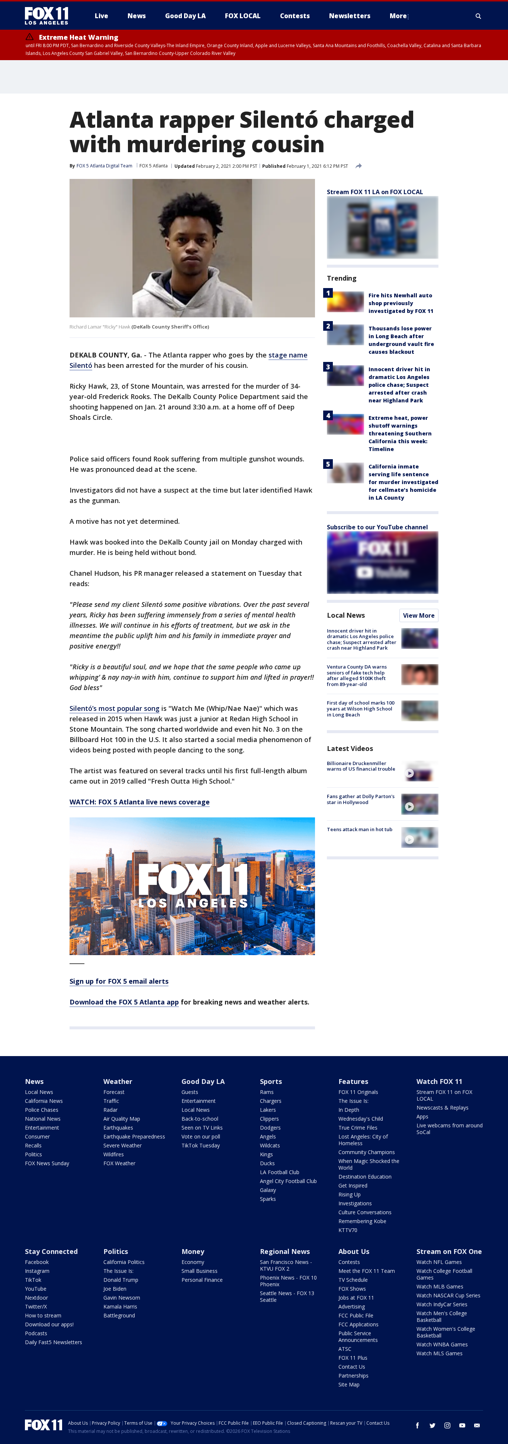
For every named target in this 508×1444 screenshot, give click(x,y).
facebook (418, 1425)
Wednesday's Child (360, 1118)
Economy (192, 1261)
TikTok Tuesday (200, 1145)
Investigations (355, 1203)
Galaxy (268, 1189)
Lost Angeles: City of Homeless (363, 1140)
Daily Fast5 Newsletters (53, 1342)
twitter (432, 1425)
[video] (419, 771)
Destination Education (365, 1176)
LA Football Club (279, 1172)
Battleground (119, 1315)
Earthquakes (118, 1127)
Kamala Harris (120, 1306)
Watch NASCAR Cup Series (448, 1295)
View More (419, 615)
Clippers (269, 1118)
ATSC (344, 1348)
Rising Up (349, 1194)
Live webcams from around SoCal (450, 1129)
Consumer (37, 1136)
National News (43, 1118)
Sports (271, 1081)
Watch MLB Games (440, 1286)
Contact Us (351, 1366)
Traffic (111, 1100)
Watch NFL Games (439, 1261)
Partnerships (353, 1375)
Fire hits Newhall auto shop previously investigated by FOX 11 (401, 303)
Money (192, 1251)
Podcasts (36, 1333)
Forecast (114, 1091)
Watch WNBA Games (442, 1344)
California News (44, 1100)
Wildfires (113, 1154)
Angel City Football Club (288, 1181)
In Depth (348, 1109)
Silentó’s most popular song (115, 708)
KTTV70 (347, 1230)
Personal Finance (202, 1279)
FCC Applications (358, 1324)
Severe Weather (122, 1145)
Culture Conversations (365, 1212)
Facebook (37, 1261)
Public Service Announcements (358, 1336)
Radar (110, 1109)
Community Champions (366, 1152)
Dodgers (270, 1127)
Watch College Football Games (444, 1274)
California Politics (124, 1261)
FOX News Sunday (47, 1163)
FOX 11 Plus (352, 1357)
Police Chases (41, 1109)
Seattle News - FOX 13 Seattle (287, 1296)
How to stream (43, 1315)
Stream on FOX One (449, 1251)
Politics (33, 1154)
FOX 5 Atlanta (153, 166)
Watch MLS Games (440, 1353)
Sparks (268, 1198)
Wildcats (270, 1145)
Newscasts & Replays (443, 1107)
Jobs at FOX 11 (356, 1297)
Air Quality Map (121, 1118)
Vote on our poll (200, 1136)
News (34, 1081)
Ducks (267, 1163)
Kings (266, 1154)
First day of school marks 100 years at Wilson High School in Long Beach (360, 709)
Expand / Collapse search (478, 16)
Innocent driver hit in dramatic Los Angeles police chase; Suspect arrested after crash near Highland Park (399, 385)
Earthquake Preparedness (134, 1136)
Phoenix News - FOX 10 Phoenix (288, 1281)
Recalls (33, 1145)
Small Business (199, 1270)
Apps (422, 1116)
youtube (462, 1425)
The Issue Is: (353, 1100)
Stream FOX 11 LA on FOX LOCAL (375, 192)
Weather (117, 1081)
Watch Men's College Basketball (442, 1316)
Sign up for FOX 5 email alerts (119, 981)
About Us (353, 1251)
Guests (189, 1091)
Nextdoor (36, 1297)
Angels (268, 1136)
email (477, 1425)
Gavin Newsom (121, 1297)
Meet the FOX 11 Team (366, 1270)
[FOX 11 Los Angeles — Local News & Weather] (49, 16)
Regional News (285, 1251)
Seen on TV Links (202, 1127)
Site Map (349, 1384)
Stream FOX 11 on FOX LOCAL (444, 1095)
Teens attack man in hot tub (359, 829)
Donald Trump (120, 1279)
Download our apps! (49, 1324)
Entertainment (42, 1127)
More (398, 16)
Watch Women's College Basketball (446, 1332)
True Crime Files (357, 1127)
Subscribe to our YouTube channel (377, 527)
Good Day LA (203, 1081)
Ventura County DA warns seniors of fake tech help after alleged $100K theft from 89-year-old (357, 675)
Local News (346, 615)
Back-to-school (199, 1118)
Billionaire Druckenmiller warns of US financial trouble (361, 766)
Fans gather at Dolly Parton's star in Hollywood (361, 799)
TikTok (33, 1279)
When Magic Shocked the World (368, 1164)
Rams (267, 1091)
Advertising (351, 1306)
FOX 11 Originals (358, 1091)
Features (353, 1081)
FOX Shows (352, 1288)
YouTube (35, 1288)
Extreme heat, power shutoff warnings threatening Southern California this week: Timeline (400, 433)
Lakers (268, 1109)
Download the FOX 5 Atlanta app (124, 1001)
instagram (447, 1425)
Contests (349, 1261)
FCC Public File (355, 1315)
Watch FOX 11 (439, 1081)
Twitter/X (36, 1306)
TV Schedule (353, 1279)
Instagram (37, 1270)
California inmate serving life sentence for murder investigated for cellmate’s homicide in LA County (403, 482)
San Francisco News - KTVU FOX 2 (286, 1265)
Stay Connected (51, 1251)
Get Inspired (352, 1185)
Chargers (271, 1100)
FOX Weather (119, 1163)
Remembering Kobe (362, 1221)
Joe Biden (114, 1288)
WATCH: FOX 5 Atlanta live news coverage (140, 801)
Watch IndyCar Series (442, 1304)
